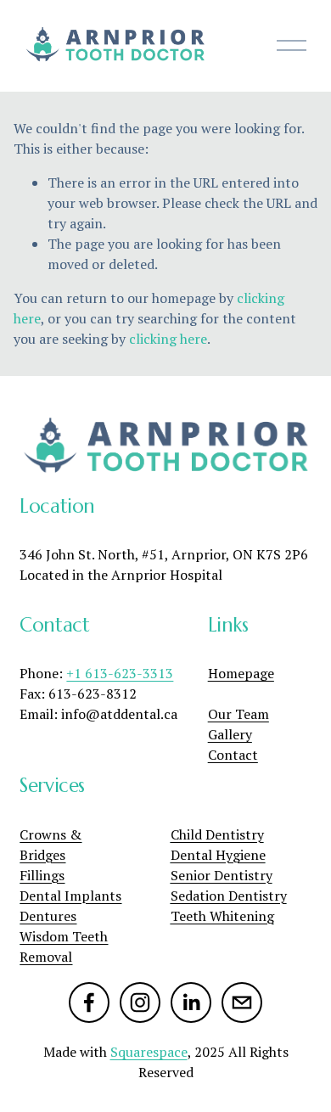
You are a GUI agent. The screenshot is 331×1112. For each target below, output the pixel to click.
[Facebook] (89, 1002)
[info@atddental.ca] (242, 1002)
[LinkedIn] (191, 1002)
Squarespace (149, 1051)
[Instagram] (140, 1002)
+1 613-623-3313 (119, 673)
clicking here (168, 338)
